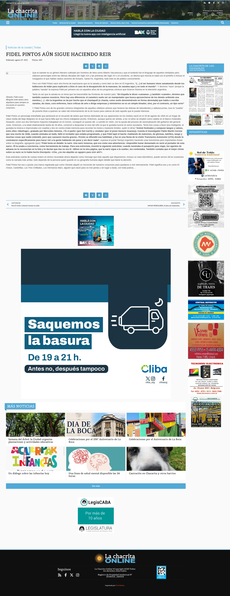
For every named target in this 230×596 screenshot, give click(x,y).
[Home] (115, 558)
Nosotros (174, 23)
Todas (54, 23)
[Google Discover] (209, 3)
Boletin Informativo (85, 23)
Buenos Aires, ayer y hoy (120, 23)
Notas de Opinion (101, 23)
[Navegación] (8, 22)
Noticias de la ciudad (67, 23)
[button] (86, 66)
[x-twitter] (218, 3)
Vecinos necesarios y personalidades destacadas (150, 23)
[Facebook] (214, 3)
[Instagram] (223, 3)
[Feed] (205, 3)
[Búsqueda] (222, 22)
